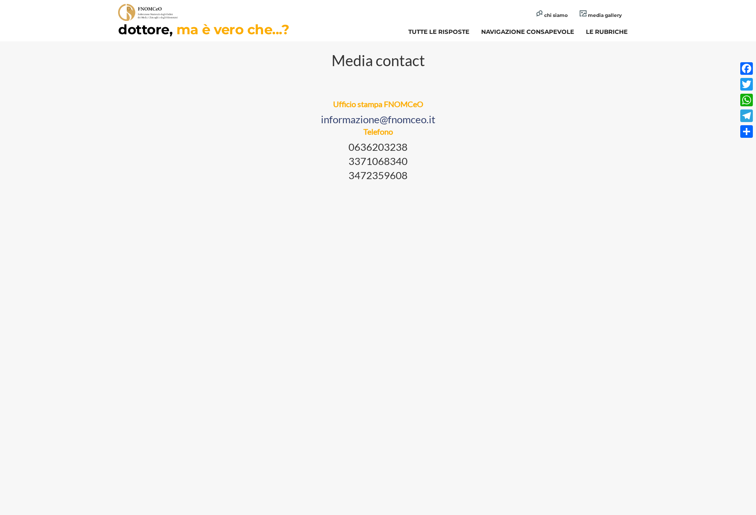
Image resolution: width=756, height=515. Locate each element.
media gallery (604, 15)
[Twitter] (746, 84)
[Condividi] (746, 131)
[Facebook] (746, 68)
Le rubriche (607, 31)
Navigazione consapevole (527, 31)
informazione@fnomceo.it (378, 119)
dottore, (203, 29)
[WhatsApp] (746, 100)
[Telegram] (746, 116)
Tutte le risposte (438, 31)
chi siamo (555, 15)
